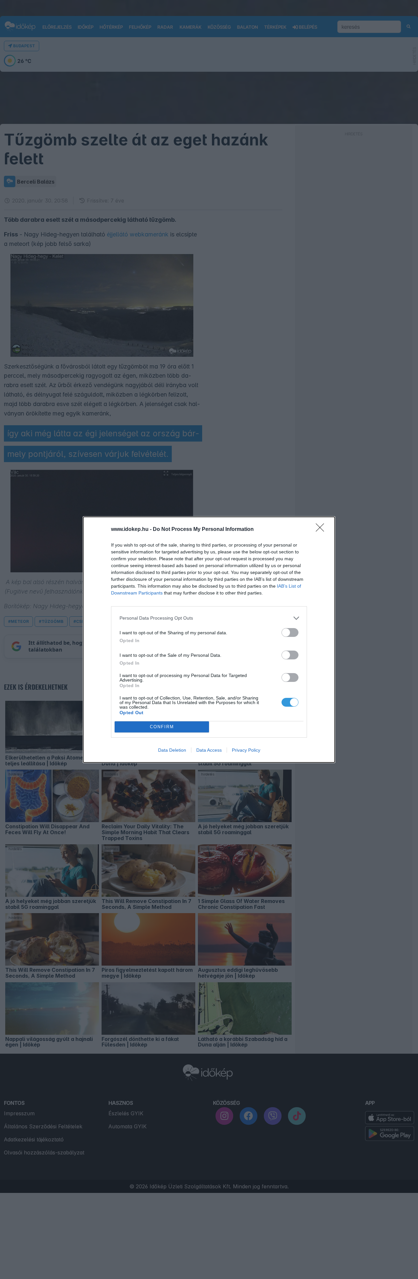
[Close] (322, 529)
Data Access (209, 750)
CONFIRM (162, 726)
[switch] (289, 632)
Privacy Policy (246, 750)
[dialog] (209, 639)
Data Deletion (172, 750)
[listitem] (209, 618)
